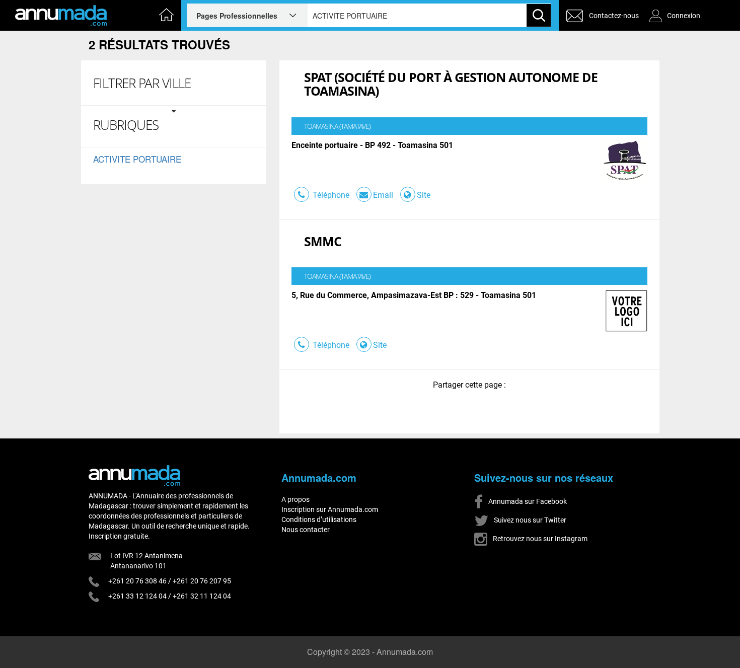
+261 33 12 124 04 (137, 596)
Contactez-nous (614, 16)
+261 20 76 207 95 (202, 581)
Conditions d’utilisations (318, 519)
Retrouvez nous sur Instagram (539, 539)
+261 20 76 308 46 (137, 581)
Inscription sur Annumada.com (329, 509)
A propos (295, 499)
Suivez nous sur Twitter (529, 520)
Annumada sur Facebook (527, 501)
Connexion (683, 16)
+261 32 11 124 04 (202, 596)
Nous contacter (305, 530)
